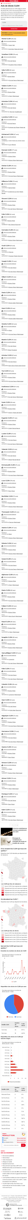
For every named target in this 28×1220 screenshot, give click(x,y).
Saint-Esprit (12, 616)
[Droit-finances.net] (20, 1212)
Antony (11, 412)
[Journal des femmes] (7, 1209)
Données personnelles (6, 1198)
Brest (9, 350)
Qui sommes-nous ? (5, 1195)
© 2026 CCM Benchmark (14, 1201)
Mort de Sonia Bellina (8, 1156)
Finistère (14, 350)
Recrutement (21, 1197)
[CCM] (20, 1209)
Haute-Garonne (18, 256)
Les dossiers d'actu (8, 1142)
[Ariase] (7, 1218)
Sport (4, 1140)
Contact (5, 1197)
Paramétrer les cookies (16, 1198)
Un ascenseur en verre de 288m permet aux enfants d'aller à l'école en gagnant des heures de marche (14, 1173)
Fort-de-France (12, 61)
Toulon (10, 45)
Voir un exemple (21, 1138)
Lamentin (11, 659)
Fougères (11, 64)
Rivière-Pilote (11, 92)
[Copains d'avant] (7, 1215)
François (11, 252)
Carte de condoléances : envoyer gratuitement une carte (19, 830)
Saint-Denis (12, 365)
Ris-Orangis (12, 224)
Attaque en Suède (7, 1161)
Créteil (10, 428)
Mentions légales (10, 1200)
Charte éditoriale (18, 1195)
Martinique (20, 80)
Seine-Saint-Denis (20, 365)
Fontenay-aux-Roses (13, 127)
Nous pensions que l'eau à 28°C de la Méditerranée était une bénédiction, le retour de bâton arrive (14, 1167)
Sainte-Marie (11, 76)
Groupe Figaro (18, 1200)
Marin (10, 96)
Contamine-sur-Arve (13, 191)
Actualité (5, 1138)
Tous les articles (11, 1197)
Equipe (12, 1195)
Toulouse (11, 256)
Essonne (17, 224)
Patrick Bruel (5, 1157)
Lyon (10, 144)
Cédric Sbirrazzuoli (7, 1160)
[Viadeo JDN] (20, 1215)
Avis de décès (7, 3)
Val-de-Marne (16, 428)
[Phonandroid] (20, 1218)
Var (13, 45)
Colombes (11, 49)
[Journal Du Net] (7, 1212)
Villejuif (10, 459)
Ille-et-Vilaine (17, 64)
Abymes (12, 112)
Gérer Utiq (24, 1198)
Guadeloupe (18, 112)
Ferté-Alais (12, 710)
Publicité (25, 1195)
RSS (17, 1197)
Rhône (13, 144)
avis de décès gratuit (19, 33)
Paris (9, 491)
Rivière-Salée (12, 303)
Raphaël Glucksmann (8, 1163)
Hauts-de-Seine (19, 49)
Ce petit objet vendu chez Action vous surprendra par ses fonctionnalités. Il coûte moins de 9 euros (13, 1185)
